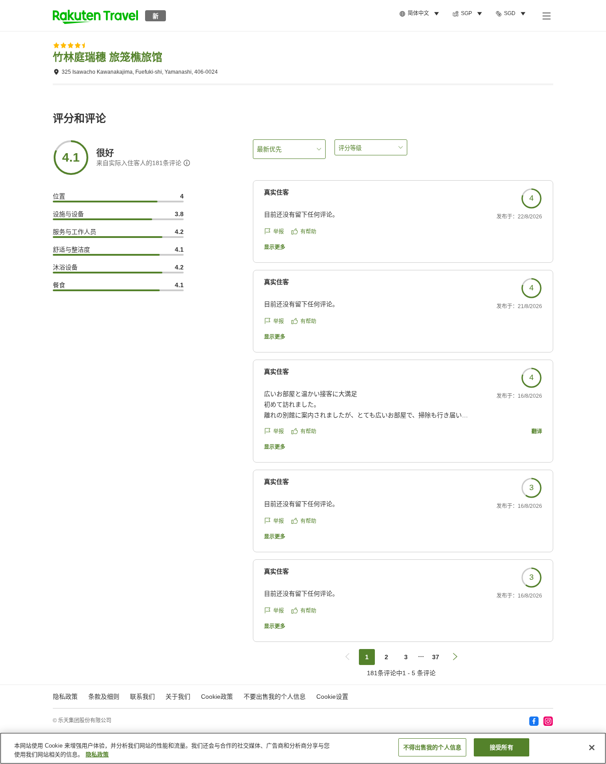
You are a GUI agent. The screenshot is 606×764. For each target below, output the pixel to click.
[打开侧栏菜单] (546, 15)
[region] (303, 748)
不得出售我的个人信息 (432, 747)
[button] (95, 15)
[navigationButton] (347, 657)
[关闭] (592, 747)
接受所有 (501, 747)
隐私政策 (97, 754)
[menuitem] (420, 13)
